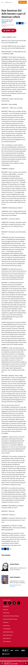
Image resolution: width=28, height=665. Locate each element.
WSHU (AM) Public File (8, 632)
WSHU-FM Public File (8, 635)
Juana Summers (15, 577)
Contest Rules (6, 625)
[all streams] (26, 663)
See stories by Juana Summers (15, 585)
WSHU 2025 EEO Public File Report (11, 616)
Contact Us (5, 609)
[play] (2, 663)
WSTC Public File (7, 641)
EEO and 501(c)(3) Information (10, 619)
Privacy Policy (6, 612)
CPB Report (5, 622)
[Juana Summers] (4, 579)
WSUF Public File (7, 638)
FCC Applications (7, 628)
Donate (23, 2)
